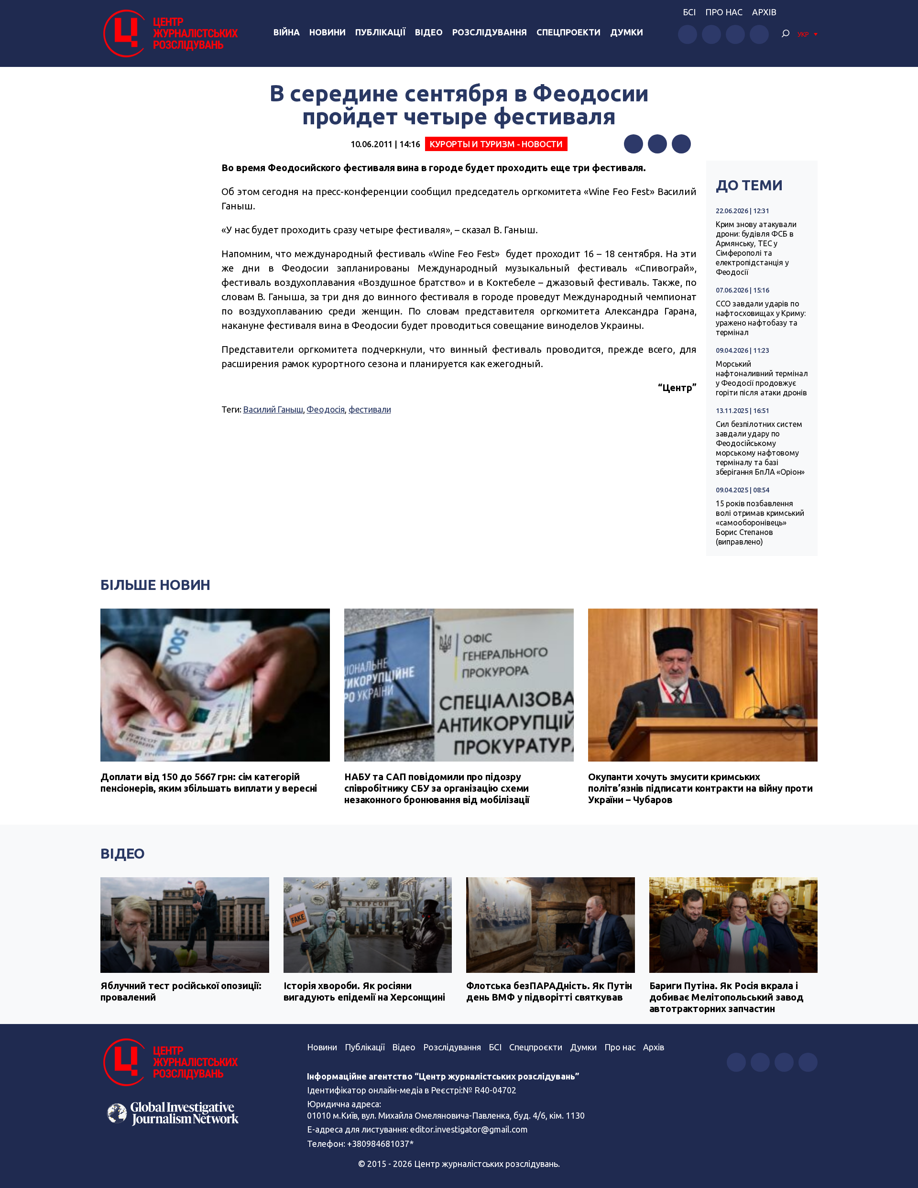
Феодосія (325, 409)
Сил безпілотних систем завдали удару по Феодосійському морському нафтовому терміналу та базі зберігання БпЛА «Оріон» (760, 448)
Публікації (380, 32)
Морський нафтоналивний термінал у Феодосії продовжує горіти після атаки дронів (762, 378)
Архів (764, 12)
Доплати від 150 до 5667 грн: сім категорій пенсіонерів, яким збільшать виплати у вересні (208, 782)
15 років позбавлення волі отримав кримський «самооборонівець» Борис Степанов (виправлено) (760, 522)
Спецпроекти (568, 32)
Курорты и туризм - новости (496, 144)
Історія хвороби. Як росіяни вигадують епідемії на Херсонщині (364, 991)
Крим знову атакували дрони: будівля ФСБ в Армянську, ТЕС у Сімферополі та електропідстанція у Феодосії (756, 248)
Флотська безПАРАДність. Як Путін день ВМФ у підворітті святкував (549, 991)
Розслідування (489, 32)
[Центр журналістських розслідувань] (169, 33)
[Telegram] (681, 143)
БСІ (689, 12)
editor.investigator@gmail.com (469, 1129)
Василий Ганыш (273, 409)
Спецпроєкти (535, 1047)
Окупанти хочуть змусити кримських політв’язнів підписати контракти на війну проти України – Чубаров (700, 788)
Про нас (724, 12)
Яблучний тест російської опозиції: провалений (181, 991)
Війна (286, 32)
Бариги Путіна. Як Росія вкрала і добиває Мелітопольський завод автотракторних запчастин (726, 997)
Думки (626, 32)
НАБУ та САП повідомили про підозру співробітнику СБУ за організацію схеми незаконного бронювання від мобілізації (436, 788)
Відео (429, 32)
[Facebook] (633, 143)
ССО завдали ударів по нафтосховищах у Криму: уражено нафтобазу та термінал (761, 318)
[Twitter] (657, 143)
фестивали (370, 409)
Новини (327, 32)
